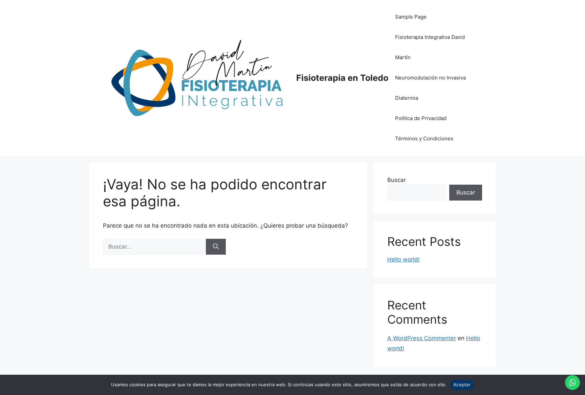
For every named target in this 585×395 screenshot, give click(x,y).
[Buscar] (216, 247)
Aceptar (462, 384)
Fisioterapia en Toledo (342, 78)
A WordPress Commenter (421, 338)
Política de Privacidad (421, 118)
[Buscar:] (154, 246)
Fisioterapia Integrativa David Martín (430, 47)
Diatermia (406, 98)
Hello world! (403, 259)
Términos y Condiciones (424, 138)
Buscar (396, 180)
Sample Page (411, 17)
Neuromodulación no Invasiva (430, 77)
